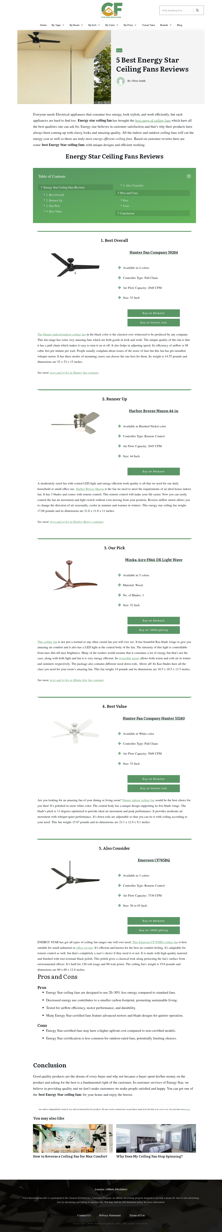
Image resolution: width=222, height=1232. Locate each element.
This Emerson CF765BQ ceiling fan (154, 942)
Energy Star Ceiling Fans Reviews (64, 187)
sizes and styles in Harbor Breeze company (77, 522)
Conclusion (127, 213)
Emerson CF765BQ (154, 859)
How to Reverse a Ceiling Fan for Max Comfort (73, 1143)
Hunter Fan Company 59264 (154, 252)
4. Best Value (54, 211)
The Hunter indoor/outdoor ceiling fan (61, 334)
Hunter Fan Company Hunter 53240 (154, 718)
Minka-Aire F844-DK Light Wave (153, 559)
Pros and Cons (129, 193)
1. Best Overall (55, 195)
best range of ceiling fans (153, 120)
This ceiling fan (47, 642)
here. (188, 1109)
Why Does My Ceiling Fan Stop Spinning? (156, 1143)
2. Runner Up (54, 200)
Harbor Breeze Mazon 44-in (153, 410)
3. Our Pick (53, 206)
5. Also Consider (133, 185)
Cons (126, 206)
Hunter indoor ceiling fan (138, 800)
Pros (125, 200)
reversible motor (129, 658)
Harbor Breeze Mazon (90, 489)
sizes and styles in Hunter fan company (74, 372)
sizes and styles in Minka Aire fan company (77, 680)
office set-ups (84, 947)
